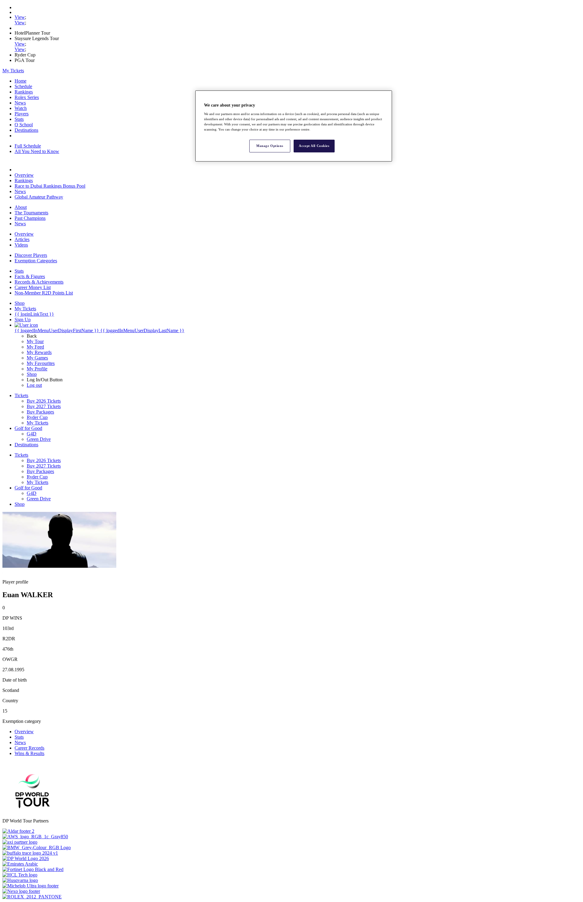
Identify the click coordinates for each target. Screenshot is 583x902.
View (20, 17)
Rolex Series (27, 97)
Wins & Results (29, 753)
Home (20, 80)
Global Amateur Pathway (39, 196)
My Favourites (41, 363)
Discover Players (31, 255)
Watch (21, 108)
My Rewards (39, 352)
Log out (34, 385)
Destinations (26, 130)
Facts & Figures (30, 276)
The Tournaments (31, 212)
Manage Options (269, 146)
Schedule (23, 86)
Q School (24, 124)
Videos (21, 244)
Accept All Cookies (314, 146)
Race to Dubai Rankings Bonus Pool (50, 186)
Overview (24, 175)
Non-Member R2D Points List (44, 292)
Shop (32, 374)
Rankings (24, 91)
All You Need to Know (37, 151)
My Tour (35, 341)
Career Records (29, 748)
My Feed (35, 346)
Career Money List (33, 287)
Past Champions (30, 218)
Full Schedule (28, 145)
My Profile (37, 368)
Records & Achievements (39, 281)
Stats (19, 119)
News (20, 102)
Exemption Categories (36, 260)
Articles (22, 239)
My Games (37, 357)
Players (22, 113)
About (21, 207)
